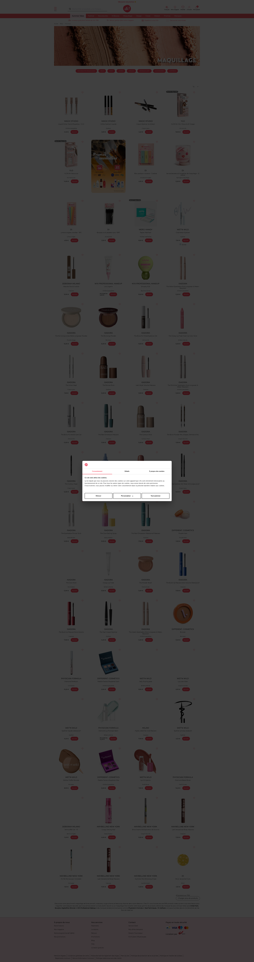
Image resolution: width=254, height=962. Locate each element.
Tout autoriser (155, 496)
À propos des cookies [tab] (156, 471)
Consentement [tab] (97, 471)
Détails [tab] (127, 471)
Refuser (98, 496)
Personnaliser (126, 496)
